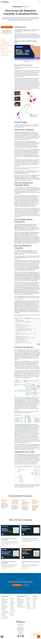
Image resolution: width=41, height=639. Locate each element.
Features (3, 598)
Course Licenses (13, 611)
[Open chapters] (37, 58)
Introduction (3, 38)
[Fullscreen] (39, 58)
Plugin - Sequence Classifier (5, 501)
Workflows (3, 615)
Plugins (11, 605)
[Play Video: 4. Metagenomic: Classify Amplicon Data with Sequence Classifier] (27, 51)
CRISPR (3, 609)
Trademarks (20, 632)
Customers (34, 599)
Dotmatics (34, 602)
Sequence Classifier (30, 124)
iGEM (11, 612)
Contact (34, 608)
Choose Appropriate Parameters (4, 49)
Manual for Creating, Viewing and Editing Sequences (36, 502)
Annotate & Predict (5, 611)
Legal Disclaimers (20, 627)
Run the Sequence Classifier (6, 51)
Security (34, 606)
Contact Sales (29, 608)
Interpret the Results (5, 53)
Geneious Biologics (21, 596)
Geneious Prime (5, 596)
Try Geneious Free (17, 585)
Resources (12, 598)
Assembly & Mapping (5, 602)
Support (11, 615)
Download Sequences (7, 27)
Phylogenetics (4, 605)
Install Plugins (3, 40)
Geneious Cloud (4, 618)
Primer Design (4, 608)
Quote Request (12, 602)
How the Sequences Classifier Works (6, 45)
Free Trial (12, 599)
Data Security (19, 605)
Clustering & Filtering (20, 602)
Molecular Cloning (4, 606)
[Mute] (33, 58)
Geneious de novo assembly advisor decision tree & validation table (15, 502)
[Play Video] (15, 58)
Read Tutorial (3, 545)
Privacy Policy (20, 625)
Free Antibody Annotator (21, 606)
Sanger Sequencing (5, 599)
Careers (34, 605)
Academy (11, 608)
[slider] (25, 58)
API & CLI (11, 606)
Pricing (26, 585)
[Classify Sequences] (20, 58)
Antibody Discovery (20, 599)
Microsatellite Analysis (5, 612)
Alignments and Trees (5, 55)
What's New (29, 606)
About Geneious (35, 598)
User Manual (12, 609)
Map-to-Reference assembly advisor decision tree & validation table (25, 502)
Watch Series (24, 545)
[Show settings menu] (35, 58)
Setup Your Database (5, 42)
